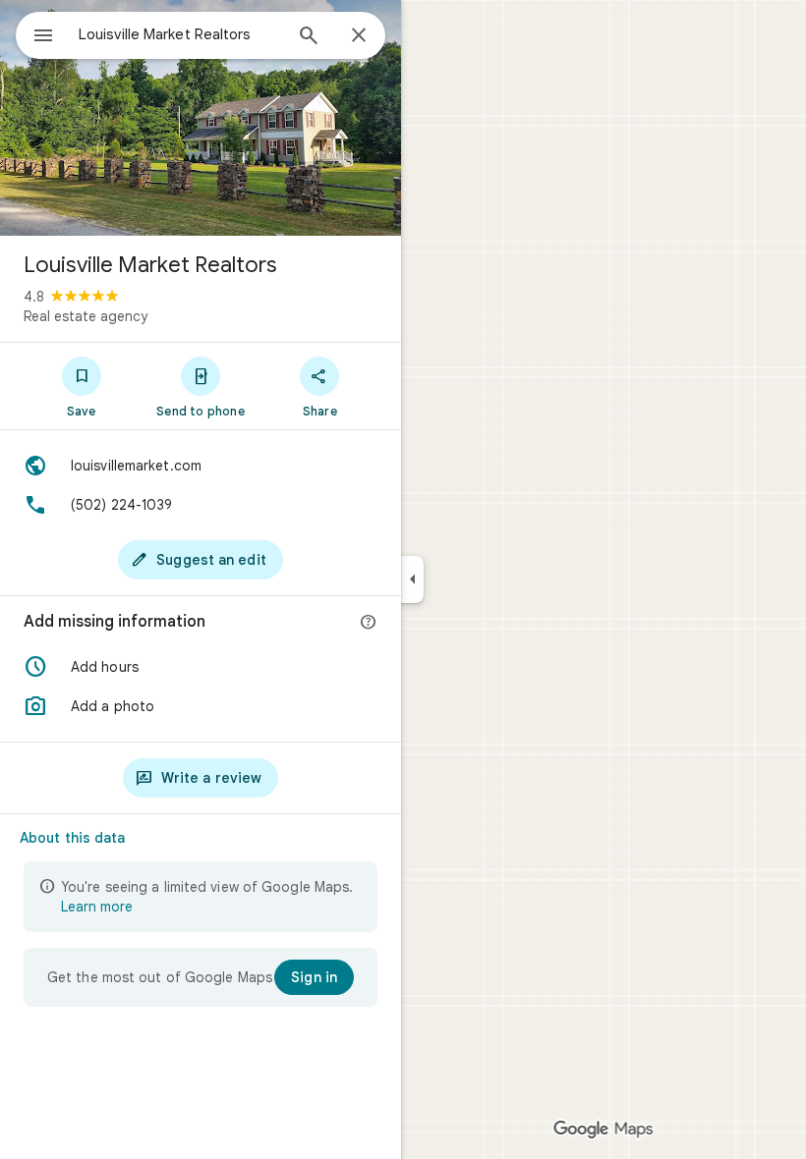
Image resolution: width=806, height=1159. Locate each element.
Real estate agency (85, 316)
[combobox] (180, 34)
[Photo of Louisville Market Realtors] (200, 118)
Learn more (97, 906)
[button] (200, 667)
